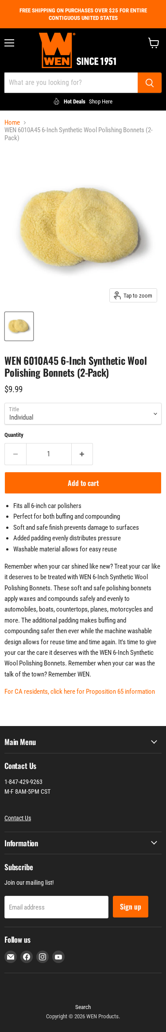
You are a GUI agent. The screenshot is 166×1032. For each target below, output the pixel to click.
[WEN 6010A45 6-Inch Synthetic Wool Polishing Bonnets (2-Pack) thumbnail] (19, 326)
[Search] (150, 83)
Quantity (13, 435)
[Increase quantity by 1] (82, 454)
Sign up (130, 906)
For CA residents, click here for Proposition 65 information (79, 692)
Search (83, 1007)
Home (12, 122)
